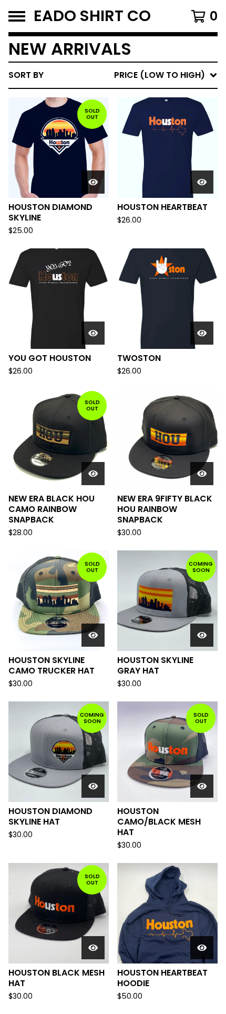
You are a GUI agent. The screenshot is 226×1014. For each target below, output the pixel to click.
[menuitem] (113, 75)
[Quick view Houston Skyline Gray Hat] (201, 635)
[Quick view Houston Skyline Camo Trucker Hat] (93, 635)
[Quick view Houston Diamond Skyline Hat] (93, 786)
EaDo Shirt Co (92, 16)
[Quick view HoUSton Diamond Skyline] (93, 182)
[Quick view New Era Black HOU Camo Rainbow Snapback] (93, 473)
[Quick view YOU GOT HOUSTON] (93, 333)
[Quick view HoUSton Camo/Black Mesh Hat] (201, 786)
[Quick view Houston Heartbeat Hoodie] (201, 947)
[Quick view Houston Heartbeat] (201, 182)
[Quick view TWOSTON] (201, 333)
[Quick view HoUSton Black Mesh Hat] (93, 947)
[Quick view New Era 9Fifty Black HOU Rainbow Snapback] (201, 473)
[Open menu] (16, 16)
